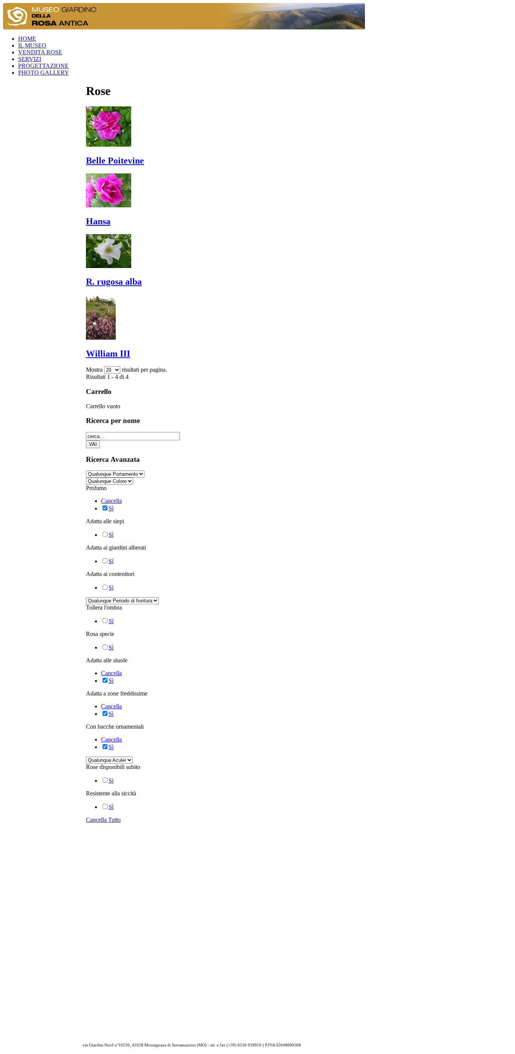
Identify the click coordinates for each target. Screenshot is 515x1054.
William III (108, 353)
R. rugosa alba (114, 281)
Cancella (111, 501)
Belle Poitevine (115, 160)
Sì (111, 508)
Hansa (98, 221)
